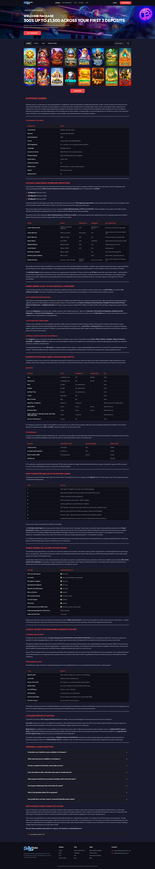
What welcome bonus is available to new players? (44, 759)
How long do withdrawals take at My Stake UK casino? (45, 786)
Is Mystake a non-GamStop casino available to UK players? (47, 752)
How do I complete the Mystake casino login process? (45, 765)
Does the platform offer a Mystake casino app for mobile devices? (50, 772)
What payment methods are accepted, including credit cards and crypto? (52, 779)
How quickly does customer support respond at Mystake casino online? (51, 799)
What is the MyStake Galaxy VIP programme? (42, 792)
